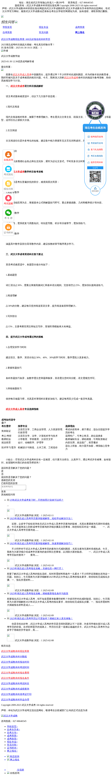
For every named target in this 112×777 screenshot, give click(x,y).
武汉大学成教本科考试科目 (15, 683)
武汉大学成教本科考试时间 (15, 667)
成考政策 (12, 738)
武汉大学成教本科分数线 (14, 656)
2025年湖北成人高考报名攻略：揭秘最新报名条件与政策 (39, 593)
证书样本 (12, 748)
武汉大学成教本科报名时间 (15, 662)
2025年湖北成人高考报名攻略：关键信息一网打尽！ (37, 568)
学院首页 (7, 27)
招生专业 (43, 27)
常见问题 (43, 32)
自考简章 (7, 32)
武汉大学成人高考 (22, 74)
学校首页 (12, 726)
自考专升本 (13, 729)
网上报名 (80, 32)
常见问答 (12, 745)
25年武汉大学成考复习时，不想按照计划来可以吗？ (37, 500)
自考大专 (12, 732)
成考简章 (80, 27)
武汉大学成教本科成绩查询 (15, 689)
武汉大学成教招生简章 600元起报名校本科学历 (25, 39)
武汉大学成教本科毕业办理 (15, 699)
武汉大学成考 (71, 77)
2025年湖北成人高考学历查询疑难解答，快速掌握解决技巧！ (41, 543)
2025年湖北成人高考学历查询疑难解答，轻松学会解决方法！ (41, 518)
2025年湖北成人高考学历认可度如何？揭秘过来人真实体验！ (41, 618)
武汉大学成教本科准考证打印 (16, 694)
